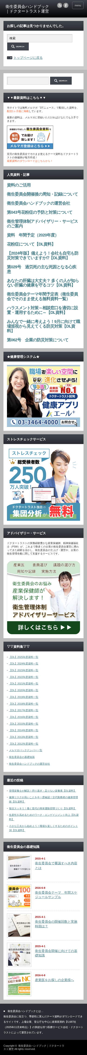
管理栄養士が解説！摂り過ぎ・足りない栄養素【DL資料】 (42, 790)
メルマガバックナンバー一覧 (25, 750)
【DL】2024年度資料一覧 (23, 663)
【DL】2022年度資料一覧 (23, 677)
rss (59, 5)
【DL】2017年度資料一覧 (23, 710)
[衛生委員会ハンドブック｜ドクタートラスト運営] (27, 9)
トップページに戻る (28, 58)
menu (78, 5)
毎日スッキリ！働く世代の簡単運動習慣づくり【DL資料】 (42, 808)
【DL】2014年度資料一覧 (23, 730)
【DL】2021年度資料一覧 (23, 683)
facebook (65, 5)
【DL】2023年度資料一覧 (23, 670)
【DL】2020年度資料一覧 (23, 690)
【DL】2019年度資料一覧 (23, 697)
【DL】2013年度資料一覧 (23, 737)
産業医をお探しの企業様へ (54, 980)
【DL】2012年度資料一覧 (23, 743)
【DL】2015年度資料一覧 (23, 723)
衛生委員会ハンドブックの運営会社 (29, 763)
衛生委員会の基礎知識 (22, 757)
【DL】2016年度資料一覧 (23, 717)
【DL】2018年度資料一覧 (23, 703)
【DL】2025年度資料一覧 (23, 657)
